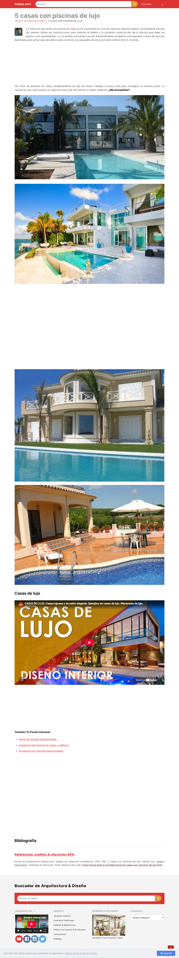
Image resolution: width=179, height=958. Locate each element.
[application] (31, 924)
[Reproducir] (18, 930)
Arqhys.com (23, 4)
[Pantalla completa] (45, 930)
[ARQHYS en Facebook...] (27, 939)
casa (73, 28)
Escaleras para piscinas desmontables (41, 751)
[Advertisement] (89, 63)
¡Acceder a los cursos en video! (107, 938)
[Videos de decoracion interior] (19, 939)
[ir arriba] (171, 948)
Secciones (146, 4)
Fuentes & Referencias (64, 925)
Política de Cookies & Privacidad (69, 929)
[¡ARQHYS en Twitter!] (43, 939)
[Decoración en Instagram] (35, 939)
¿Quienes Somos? (62, 916)
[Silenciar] (41, 930)
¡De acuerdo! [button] (166, 953)
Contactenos (60, 934)
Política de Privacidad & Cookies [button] (81, 953)
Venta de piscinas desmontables (38, 739)
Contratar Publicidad (64, 920)
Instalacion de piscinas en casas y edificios (44, 745)
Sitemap (58, 939)
